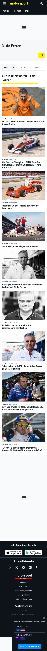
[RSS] (37, 567)
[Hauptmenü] (5, 4)
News (23, 67)
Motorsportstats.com (23, 599)
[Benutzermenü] (41, 3)
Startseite (9, 67)
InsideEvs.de (23, 582)
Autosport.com (23, 595)
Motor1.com (23, 586)
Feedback (23, 610)
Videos (38, 67)
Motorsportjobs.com (23, 590)
